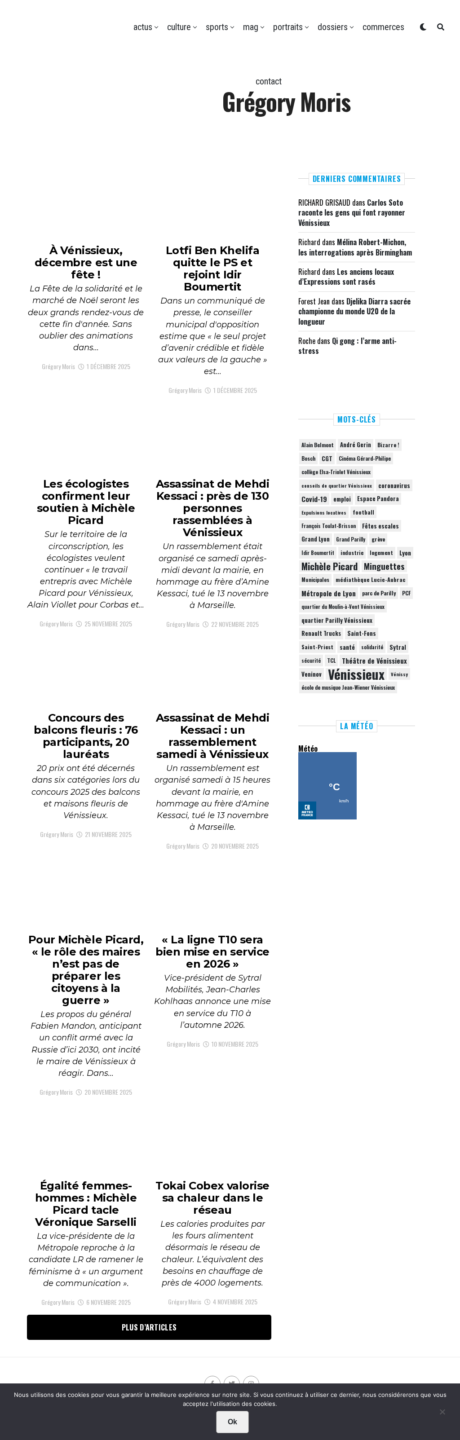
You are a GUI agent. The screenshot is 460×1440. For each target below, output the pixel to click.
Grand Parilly (350, 539)
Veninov (311, 673)
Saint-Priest (317, 647)
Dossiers (333, 27)
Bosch (308, 458)
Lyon (405, 552)
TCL (331, 660)
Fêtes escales (380, 525)
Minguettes (384, 566)
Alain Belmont (317, 445)
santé (347, 647)
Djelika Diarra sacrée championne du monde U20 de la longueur (354, 311)
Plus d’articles (149, 1327)
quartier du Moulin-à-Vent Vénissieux (343, 606)
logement (381, 553)
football (363, 512)
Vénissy (399, 674)
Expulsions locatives (323, 512)
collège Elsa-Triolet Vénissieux (336, 472)
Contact (269, 81)
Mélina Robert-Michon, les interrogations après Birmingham (355, 247)
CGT (327, 458)
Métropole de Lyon (328, 593)
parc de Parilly (379, 593)
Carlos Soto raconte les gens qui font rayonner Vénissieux (351, 212)
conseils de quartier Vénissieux (336, 485)
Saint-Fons (361, 633)
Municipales (315, 579)
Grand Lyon (315, 539)
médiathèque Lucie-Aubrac (371, 579)
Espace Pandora (378, 498)
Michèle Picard (329, 566)
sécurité (311, 660)
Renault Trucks (321, 633)
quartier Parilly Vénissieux (336, 620)
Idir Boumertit (317, 552)
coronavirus (394, 485)
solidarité (372, 647)
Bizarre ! (388, 444)
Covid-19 (314, 499)
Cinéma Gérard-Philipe (365, 458)
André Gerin (355, 444)
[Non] (442, 1414)
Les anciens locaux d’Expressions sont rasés (346, 276)
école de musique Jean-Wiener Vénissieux (348, 687)
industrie (352, 552)
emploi (342, 498)
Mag (250, 27)
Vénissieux (356, 674)
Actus (142, 27)
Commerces (383, 27)
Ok (232, 1422)
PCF (406, 593)
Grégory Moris (58, 366)
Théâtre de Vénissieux (374, 660)
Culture (179, 27)
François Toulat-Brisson (328, 525)
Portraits (288, 27)
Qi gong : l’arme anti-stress (347, 345)
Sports (217, 27)
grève (378, 539)
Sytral (397, 647)
